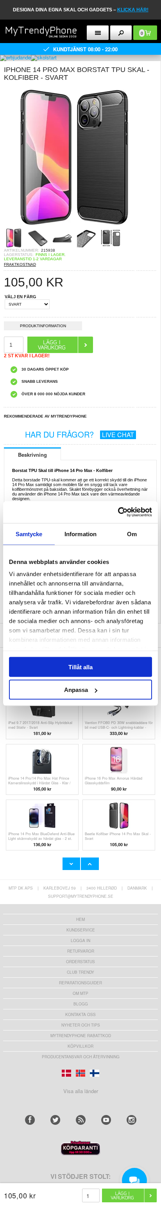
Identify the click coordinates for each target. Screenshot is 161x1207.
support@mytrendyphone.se (80, 896)
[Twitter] (55, 1120)
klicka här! (132, 10)
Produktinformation (43, 326)
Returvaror (80, 951)
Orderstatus (80, 961)
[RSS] (81, 1120)
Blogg (80, 1004)
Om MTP (80, 993)
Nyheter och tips (80, 1025)
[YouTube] (106, 1120)
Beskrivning (32, 454)
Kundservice (80, 930)
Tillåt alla (80, 666)
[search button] (121, 32)
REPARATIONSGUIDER (80, 982)
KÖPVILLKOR (80, 1046)
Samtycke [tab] (29, 533)
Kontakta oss (80, 1014)
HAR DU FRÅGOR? (79, 434)
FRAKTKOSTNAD (20, 264)
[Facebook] (30, 1120)
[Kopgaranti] (80, 1153)
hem (80, 919)
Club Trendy (80, 972)
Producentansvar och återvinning (81, 1056)
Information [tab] (80, 533)
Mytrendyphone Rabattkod (80, 1035)
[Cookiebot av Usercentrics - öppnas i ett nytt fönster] (118, 512)
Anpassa (76, 689)
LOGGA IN (80, 940)
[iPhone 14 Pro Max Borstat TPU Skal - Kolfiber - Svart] (74, 225)
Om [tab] (132, 533)
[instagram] (131, 1120)
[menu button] (98, 32)
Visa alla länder (80, 1091)
